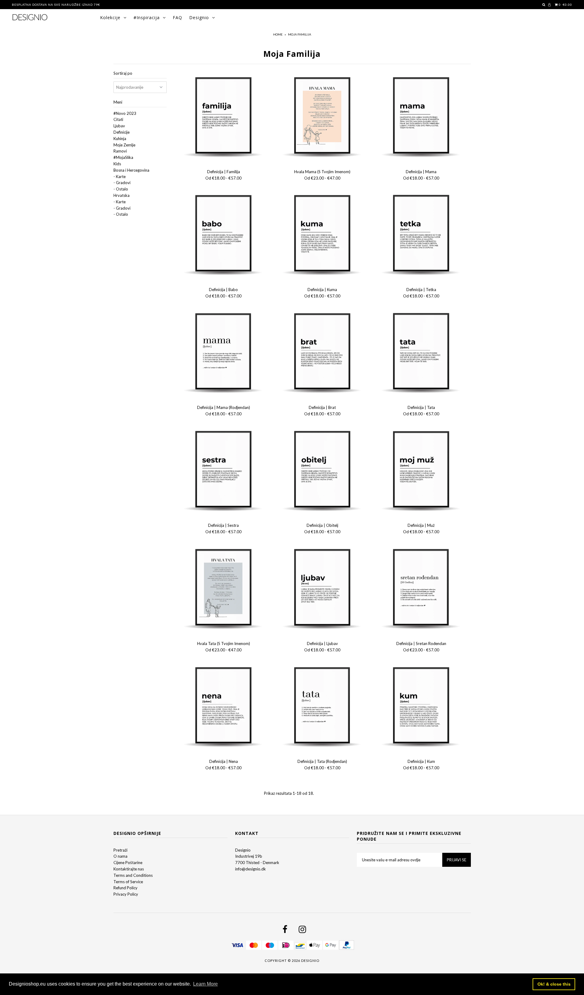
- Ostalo (120, 189)
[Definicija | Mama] (421, 117)
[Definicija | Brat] (322, 353)
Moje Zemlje (124, 144)
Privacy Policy (125, 894)
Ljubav (119, 125)
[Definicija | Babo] (223, 235)
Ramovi (120, 151)
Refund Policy (125, 887)
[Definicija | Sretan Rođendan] (421, 589)
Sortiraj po (122, 73)
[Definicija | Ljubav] (322, 589)
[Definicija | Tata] (421, 353)
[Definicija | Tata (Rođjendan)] (322, 707)
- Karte (119, 176)
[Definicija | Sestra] (223, 471)
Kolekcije (110, 17)
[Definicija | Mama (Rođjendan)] (223, 353)
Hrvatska (121, 195)
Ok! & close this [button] (554, 984)
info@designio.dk (250, 868)
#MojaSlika (123, 157)
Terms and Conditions (133, 875)
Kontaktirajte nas (128, 868)
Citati (118, 119)
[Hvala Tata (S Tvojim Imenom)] (223, 589)
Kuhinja (119, 138)
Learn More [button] (205, 983)
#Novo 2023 (124, 113)
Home (278, 34)
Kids (117, 163)
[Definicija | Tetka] (421, 235)
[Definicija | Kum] (421, 707)
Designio (199, 17)
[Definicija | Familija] (223, 117)
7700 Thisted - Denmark (257, 862)
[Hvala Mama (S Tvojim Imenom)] (322, 117)
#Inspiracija (147, 17)
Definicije (121, 132)
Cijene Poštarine (127, 862)
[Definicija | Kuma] (322, 235)
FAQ (177, 17)
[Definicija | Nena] (223, 707)
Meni (117, 102)
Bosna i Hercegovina (131, 170)
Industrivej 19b (248, 856)
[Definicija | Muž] (421, 471)
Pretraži (120, 850)
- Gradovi (121, 182)
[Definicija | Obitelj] (322, 471)
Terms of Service (128, 881)
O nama (120, 856)
